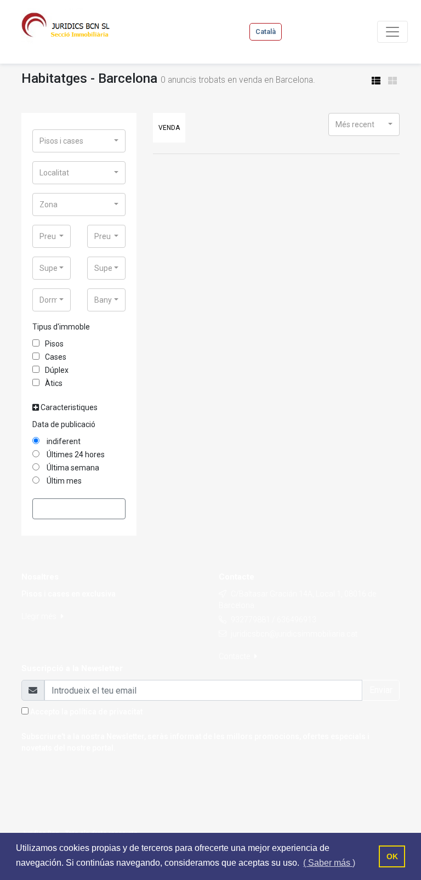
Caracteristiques (68, 407)
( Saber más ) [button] (329, 862)
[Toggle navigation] (392, 32)
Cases (55, 357)
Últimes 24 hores (75, 454)
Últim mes (63, 480)
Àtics (53, 383)
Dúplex (57, 370)
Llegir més (39, 616)
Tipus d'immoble (61, 326)
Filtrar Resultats (79, 508)
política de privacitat (106, 711)
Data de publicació (63, 424)
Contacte (235, 656)
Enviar (380, 690)
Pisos (54, 343)
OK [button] (392, 856)
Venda (169, 128)
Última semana (72, 467)
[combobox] (79, 140)
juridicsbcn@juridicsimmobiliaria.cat (294, 633)
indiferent (63, 441)
